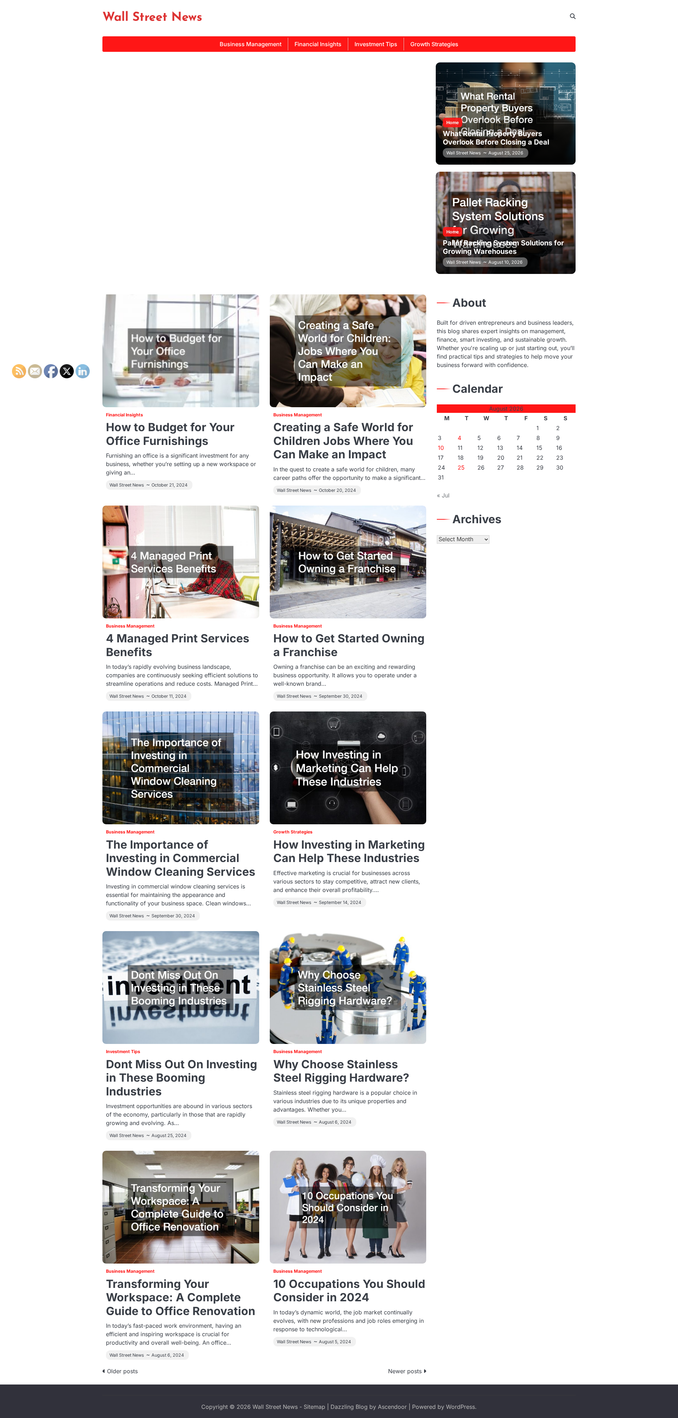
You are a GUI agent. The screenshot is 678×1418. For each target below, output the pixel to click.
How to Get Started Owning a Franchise (348, 645)
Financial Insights (318, 44)
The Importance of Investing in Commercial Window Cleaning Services (180, 858)
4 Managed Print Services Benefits (177, 645)
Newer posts (405, 1371)
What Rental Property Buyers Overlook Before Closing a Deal (496, 137)
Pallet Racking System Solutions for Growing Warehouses (503, 247)
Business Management (250, 44)
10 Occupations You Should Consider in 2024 (349, 1290)
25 (461, 467)
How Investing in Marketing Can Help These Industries (349, 851)
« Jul (443, 495)
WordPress (460, 1406)
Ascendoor (392, 1406)
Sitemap (314, 1406)
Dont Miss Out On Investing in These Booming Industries (181, 1077)
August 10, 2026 (505, 262)
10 (441, 447)
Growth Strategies (434, 44)
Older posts (122, 1371)
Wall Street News (152, 18)
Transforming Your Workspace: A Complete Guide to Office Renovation (180, 1297)
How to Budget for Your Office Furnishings (170, 433)
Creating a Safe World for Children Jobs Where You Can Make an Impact (343, 440)
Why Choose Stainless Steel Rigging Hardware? (341, 1070)
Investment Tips (376, 44)
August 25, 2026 (505, 152)
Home (452, 122)
